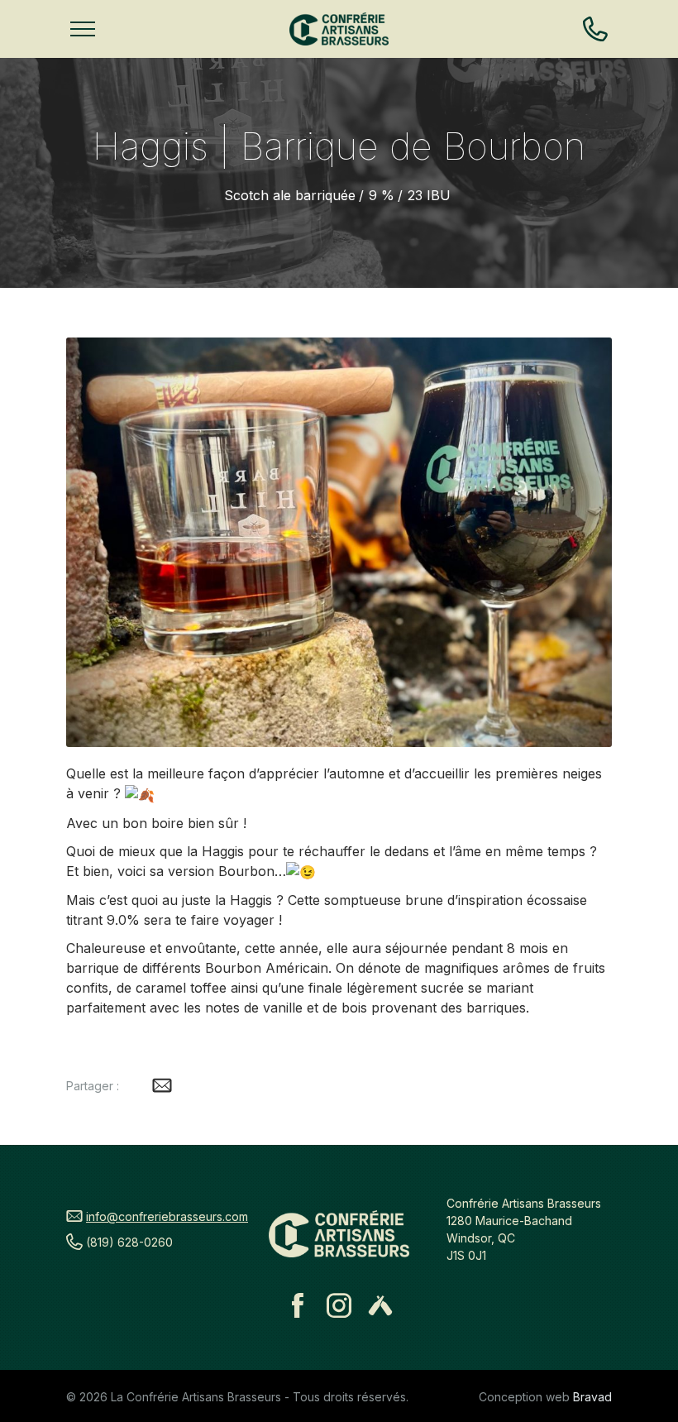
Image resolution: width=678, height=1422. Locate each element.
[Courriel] (162, 1085)
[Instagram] (339, 1305)
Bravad (592, 1397)
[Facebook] (297, 1305)
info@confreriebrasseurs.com (167, 1216)
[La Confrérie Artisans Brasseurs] (339, 28)
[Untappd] (380, 1305)
